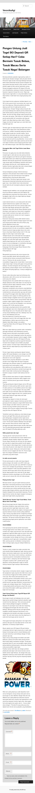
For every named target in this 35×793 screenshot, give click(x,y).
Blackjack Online (26, 29)
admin (23, 710)
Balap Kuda (16, 29)
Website (8, 771)
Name (8, 753)
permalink (7, 712)
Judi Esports (15, 33)
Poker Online (24, 33)
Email (8, 762)
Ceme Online (6, 33)
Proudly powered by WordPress (17, 789)
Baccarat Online (7, 29)
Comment (9, 731)
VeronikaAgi (9, 10)
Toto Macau (6, 36)
